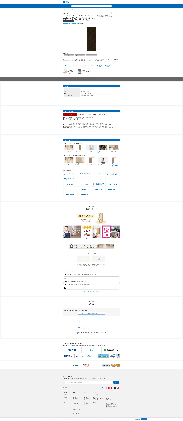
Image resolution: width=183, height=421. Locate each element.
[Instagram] (106, 388)
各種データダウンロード (96, 397)
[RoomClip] (118, 388)
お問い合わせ (95, 402)
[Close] (181, 419)
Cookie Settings (137, 419)
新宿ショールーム (86, 398)
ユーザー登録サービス (76, 410)
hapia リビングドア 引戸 (80, 55)
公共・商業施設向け (76, 398)
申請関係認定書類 (108, 399)
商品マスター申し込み (109, 407)
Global (66, 402)
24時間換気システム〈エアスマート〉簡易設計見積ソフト (111, 405)
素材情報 (74, 394)
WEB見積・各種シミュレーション (98, 398)
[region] (91, 419)
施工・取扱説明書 (108, 400)
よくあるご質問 (95, 394)
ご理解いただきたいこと (106, 321)
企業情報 (65, 394)
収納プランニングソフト (76, 413)
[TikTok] (115, 388)
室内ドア (69, 55)
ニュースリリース (66, 399)
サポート (94, 392)
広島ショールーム (86, 402)
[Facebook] (102, 388)
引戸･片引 (91, 55)
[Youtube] (109, 388)
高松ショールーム (86, 403)
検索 (109, 6)
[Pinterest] (112, 388)
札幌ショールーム (86, 394)
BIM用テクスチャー (109, 397)
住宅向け (74, 397)
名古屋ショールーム (87, 399)
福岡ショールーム (86, 404)
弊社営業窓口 (98, 332)
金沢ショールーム (86, 397)
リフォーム (74, 399)
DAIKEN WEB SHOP (75, 403)
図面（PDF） (108, 398)
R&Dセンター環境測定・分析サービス (111, 406)
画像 (106, 394)
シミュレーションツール (109, 403)
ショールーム (86, 392)
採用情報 (65, 397)
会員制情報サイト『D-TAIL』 (77, 409)
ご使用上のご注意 (77, 321)
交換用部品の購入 (95, 399)
